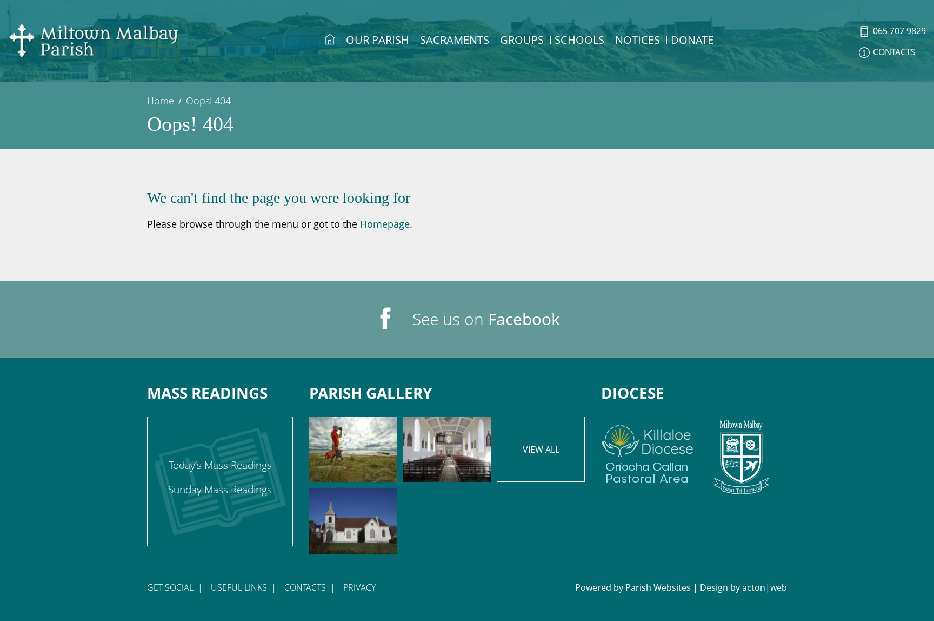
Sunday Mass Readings (220, 490)
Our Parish (377, 39)
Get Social (170, 587)
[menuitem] (329, 49)
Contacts (305, 587)
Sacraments (454, 39)
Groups (522, 39)
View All (541, 449)
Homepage (385, 223)
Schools (579, 39)
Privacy (359, 587)
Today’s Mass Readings (220, 465)
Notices (637, 39)
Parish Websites (658, 587)
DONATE (692, 39)
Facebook (524, 319)
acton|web (764, 587)
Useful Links (239, 587)
